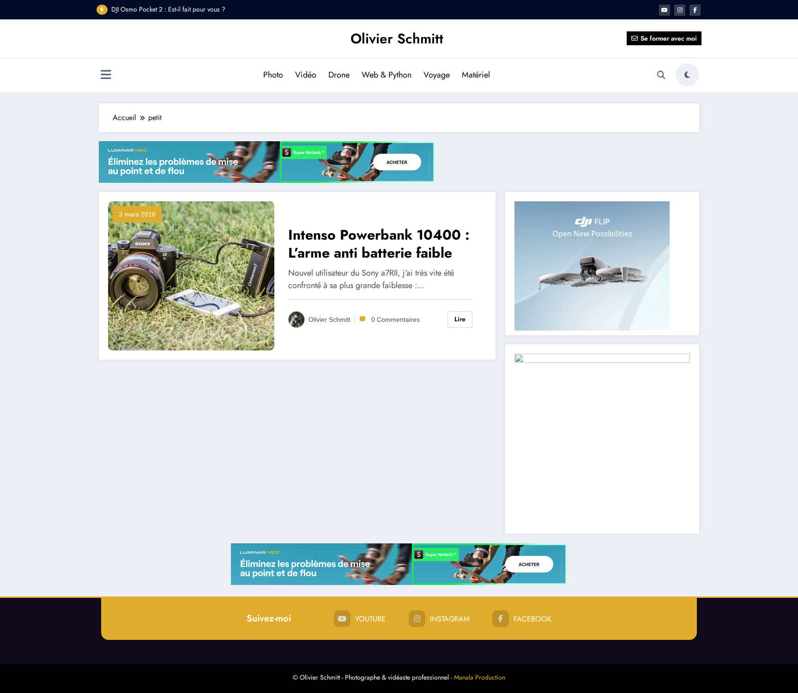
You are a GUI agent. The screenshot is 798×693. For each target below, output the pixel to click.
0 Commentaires (395, 319)
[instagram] (679, 10)
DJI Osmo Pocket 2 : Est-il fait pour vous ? (168, 9)
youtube (370, 619)
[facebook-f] (695, 10)
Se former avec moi (669, 38)
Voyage (436, 75)
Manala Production (479, 677)
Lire (460, 319)
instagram (450, 619)
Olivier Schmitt (397, 38)
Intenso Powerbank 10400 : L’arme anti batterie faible (379, 244)
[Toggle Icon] (106, 76)
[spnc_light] (687, 74)
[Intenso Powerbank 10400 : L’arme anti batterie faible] (191, 275)
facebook (532, 619)
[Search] (661, 75)
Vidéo (305, 75)
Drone (339, 75)
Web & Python (386, 75)
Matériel (476, 75)
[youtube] (664, 10)
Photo (273, 75)
